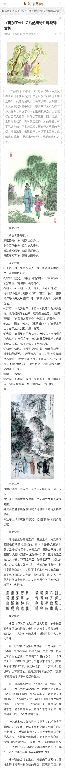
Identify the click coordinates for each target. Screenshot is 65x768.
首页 (7, 11)
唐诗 (14, 11)
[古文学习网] (33, 3)
